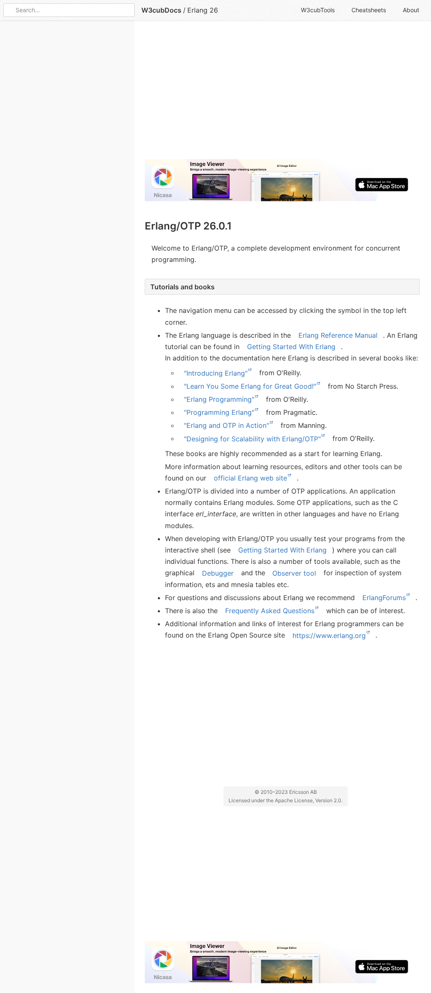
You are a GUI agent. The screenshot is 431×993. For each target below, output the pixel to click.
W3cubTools (318, 9)
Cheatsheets (368, 9)
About (411, 9)
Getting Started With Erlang (291, 346)
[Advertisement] (282, 93)
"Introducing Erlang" (215, 372)
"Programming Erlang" (219, 412)
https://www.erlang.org (329, 635)
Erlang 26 (202, 10)
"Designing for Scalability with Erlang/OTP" (252, 438)
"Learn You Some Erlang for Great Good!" (250, 386)
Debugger (218, 573)
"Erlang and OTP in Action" (226, 425)
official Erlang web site (250, 478)
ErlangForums (384, 597)
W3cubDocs (161, 10)
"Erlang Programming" (219, 399)
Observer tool (294, 573)
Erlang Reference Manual (338, 335)
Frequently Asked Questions (269, 610)
